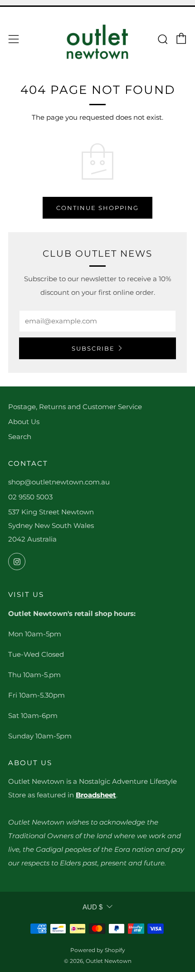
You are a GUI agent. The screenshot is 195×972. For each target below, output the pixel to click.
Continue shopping (97, 207)
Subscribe (93, 348)
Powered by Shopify (97, 950)
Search (19, 436)
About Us (23, 421)
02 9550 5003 (30, 497)
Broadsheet (96, 795)
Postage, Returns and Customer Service (75, 406)
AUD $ (92, 907)
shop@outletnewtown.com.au (59, 482)
